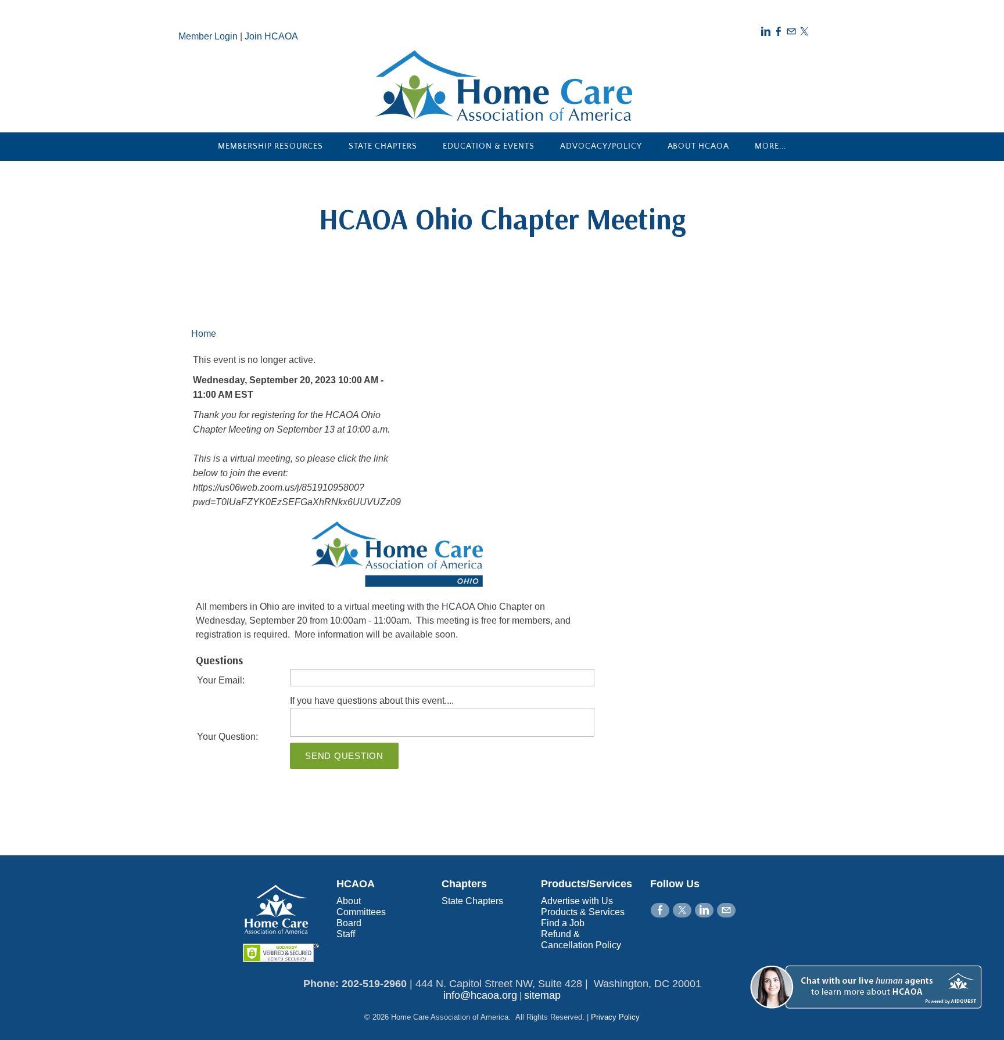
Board (348, 923)
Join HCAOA (271, 36)
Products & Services (583, 912)
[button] (868, 1021)
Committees (361, 912)
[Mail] (791, 32)
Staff (345, 934)
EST (244, 395)
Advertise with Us (577, 901)
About (348, 901)
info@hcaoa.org (480, 995)
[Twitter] (804, 32)
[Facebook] (778, 32)
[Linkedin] (765, 32)
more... (770, 146)
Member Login (208, 36)
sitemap (542, 995)
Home (203, 334)
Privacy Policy (615, 1017)
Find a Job (563, 923)
